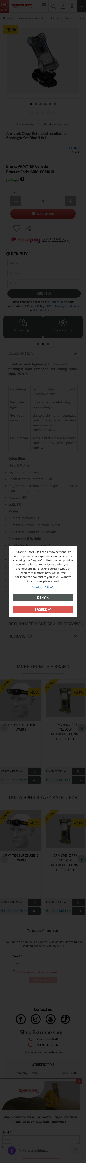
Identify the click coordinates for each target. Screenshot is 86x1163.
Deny (41, 597)
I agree (41, 609)
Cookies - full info (43, 587)
